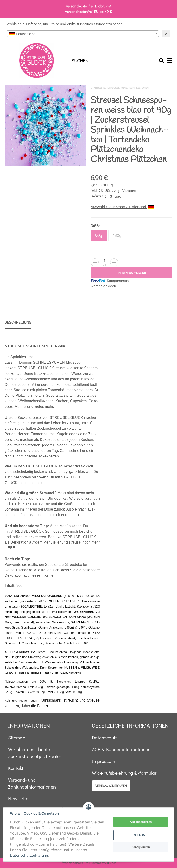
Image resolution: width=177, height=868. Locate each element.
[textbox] (83, 34)
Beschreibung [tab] (18, 322)
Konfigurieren (141, 847)
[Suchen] (161, 60)
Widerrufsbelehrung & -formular (124, 773)
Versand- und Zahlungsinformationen (32, 783)
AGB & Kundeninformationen (121, 749)
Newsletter (19, 798)
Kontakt (15, 768)
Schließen (140, 835)
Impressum (103, 761)
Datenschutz (104, 737)
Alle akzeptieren (141, 821)
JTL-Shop (110, 863)
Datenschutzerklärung (29, 855)
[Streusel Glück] (36, 60)
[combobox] (83, 33)
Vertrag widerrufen (111, 785)
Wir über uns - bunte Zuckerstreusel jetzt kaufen (35, 752)
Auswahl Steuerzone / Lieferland (119, 206)
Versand (129, 190)
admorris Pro (80, 863)
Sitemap (16, 737)
